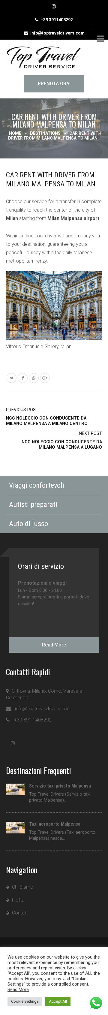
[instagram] (54, 6)
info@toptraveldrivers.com (57, 33)
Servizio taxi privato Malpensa (60, 786)
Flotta (18, 900)
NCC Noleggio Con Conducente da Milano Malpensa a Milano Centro (47, 416)
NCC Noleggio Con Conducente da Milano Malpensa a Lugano (62, 440)
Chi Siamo (22, 887)
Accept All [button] (58, 1001)
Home (15, 133)
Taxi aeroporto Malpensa (54, 824)
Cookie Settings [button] (25, 1001)
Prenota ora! (54, 83)
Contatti (20, 913)
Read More (54, 645)
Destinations (45, 133)
